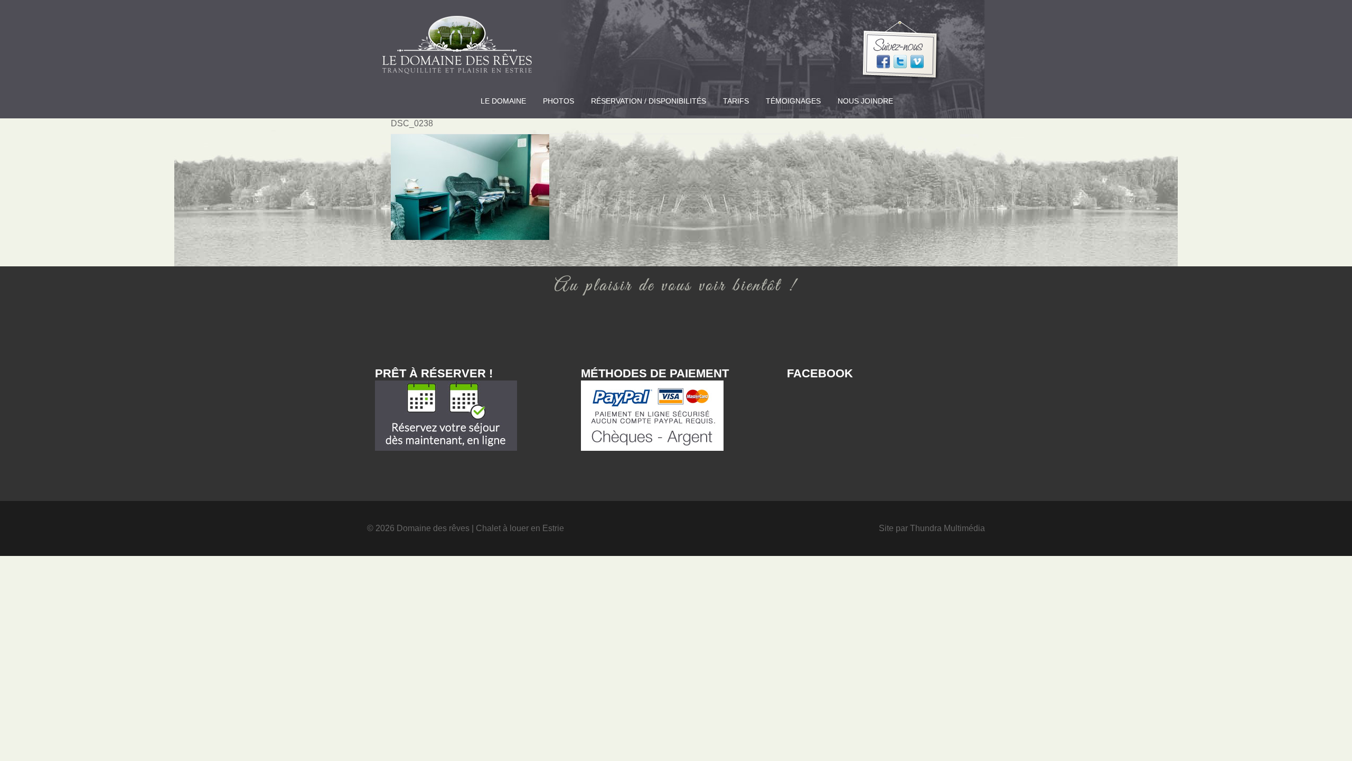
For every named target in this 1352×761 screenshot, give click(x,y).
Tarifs (736, 101)
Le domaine (503, 101)
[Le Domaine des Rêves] (457, 48)
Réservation (648, 101)
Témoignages (793, 101)
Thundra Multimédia (947, 528)
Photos (558, 101)
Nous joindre (865, 101)
